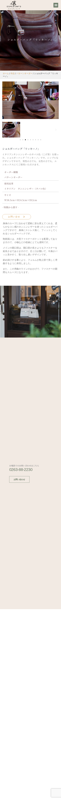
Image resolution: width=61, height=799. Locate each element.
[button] (55, 5)
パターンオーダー (24, 73)
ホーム (6, 73)
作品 (13, 73)
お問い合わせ (19, 479)
